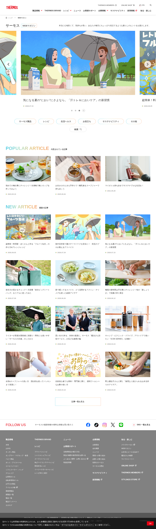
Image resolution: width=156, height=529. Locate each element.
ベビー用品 (10, 459)
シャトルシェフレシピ (43, 455)
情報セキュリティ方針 (94, 518)
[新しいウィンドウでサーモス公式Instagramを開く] (105, 425)
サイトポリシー (40, 518)
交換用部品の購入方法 (71, 452)
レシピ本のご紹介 (41, 473)
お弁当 (8, 448)
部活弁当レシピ (40, 466)
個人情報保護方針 (52, 518)
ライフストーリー (127, 459)
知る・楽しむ (126, 439)
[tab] (72, 110)
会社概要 (96, 448)
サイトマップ (28, 518)
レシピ (37, 446)
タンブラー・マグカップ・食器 (17, 455)
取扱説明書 (67, 462)
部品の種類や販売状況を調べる (74, 455)
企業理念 (96, 445)
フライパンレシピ (41, 452)
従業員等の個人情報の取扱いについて (72, 518)
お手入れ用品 (10, 484)
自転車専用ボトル (12, 480)
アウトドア (10, 473)
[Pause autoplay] (83, 110)
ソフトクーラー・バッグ (14, 470)
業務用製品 (10, 491)
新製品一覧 (10, 494)
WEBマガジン (126, 448)
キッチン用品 (10, 452)
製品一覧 (9, 498)
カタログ (9, 505)
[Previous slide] (8, 64)
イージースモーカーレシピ (44, 469)
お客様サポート (69, 446)
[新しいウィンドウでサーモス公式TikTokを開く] (96, 425)
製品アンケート (11, 501)
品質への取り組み (99, 459)
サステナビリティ (100, 473)
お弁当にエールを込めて (130, 452)
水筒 (7, 445)
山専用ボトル (10, 477)
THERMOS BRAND (43, 439)
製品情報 (9, 439)
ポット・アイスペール (14, 462)
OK (150, 524)
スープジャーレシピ (42, 459)
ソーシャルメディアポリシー (112, 518)
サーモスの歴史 (98, 466)
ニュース (67, 439)
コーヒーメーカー (12, 466)
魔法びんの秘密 (127, 455)
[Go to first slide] (147, 64)
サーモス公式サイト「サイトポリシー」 (77, 525)
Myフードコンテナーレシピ (44, 462)
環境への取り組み (99, 455)
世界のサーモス (98, 462)
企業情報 (96, 439)
